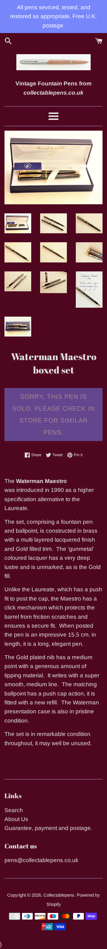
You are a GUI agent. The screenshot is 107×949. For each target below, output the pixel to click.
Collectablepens (58, 895)
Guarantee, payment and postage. (48, 828)
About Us (16, 819)
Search (13, 810)
